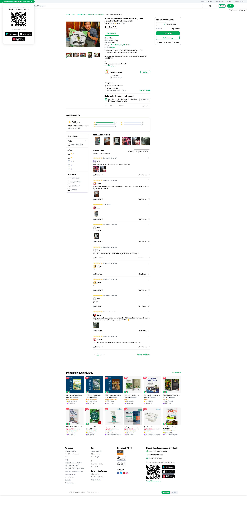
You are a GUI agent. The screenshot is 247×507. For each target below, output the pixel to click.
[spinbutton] (161, 24)
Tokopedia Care (239, 1)
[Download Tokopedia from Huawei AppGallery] (168, 476)
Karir (66, 457)
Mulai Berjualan (219, 1)
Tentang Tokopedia (206, 1)
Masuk (222, 6)
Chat (160, 42)
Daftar (230, 6)
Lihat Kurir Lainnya (145, 90)
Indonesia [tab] (166, 492)
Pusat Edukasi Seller (97, 464)
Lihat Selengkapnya (110, 66)
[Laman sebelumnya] (95, 354)
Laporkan (147, 106)
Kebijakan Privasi (96, 480)
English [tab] (174, 492)
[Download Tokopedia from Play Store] (168, 467)
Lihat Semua (176, 372)
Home (68, 14)
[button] (238, 10)
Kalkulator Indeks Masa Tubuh (74, 471)
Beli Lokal (68, 480)
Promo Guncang (70, 483)
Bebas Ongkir (95, 457)
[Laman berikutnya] (104, 354)
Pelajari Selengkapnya (152, 481)
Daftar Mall (94, 467)
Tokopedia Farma (70, 474)
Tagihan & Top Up (96, 451)
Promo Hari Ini (69, 477)
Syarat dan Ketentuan (97, 477)
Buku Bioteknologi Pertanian (96, 14)
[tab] (112, 33)
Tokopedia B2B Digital (71, 465)
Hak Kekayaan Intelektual (72, 454)
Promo (229, 1)
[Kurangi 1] (158, 24)
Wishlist (168, 42)
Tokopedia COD (95, 454)
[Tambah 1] (164, 24)
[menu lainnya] (149, 158)
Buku (73, 14)
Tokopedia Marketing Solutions (74, 468)
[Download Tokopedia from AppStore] (168, 472)
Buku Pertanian (81, 14)
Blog (66, 460)
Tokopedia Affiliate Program (73, 462)
